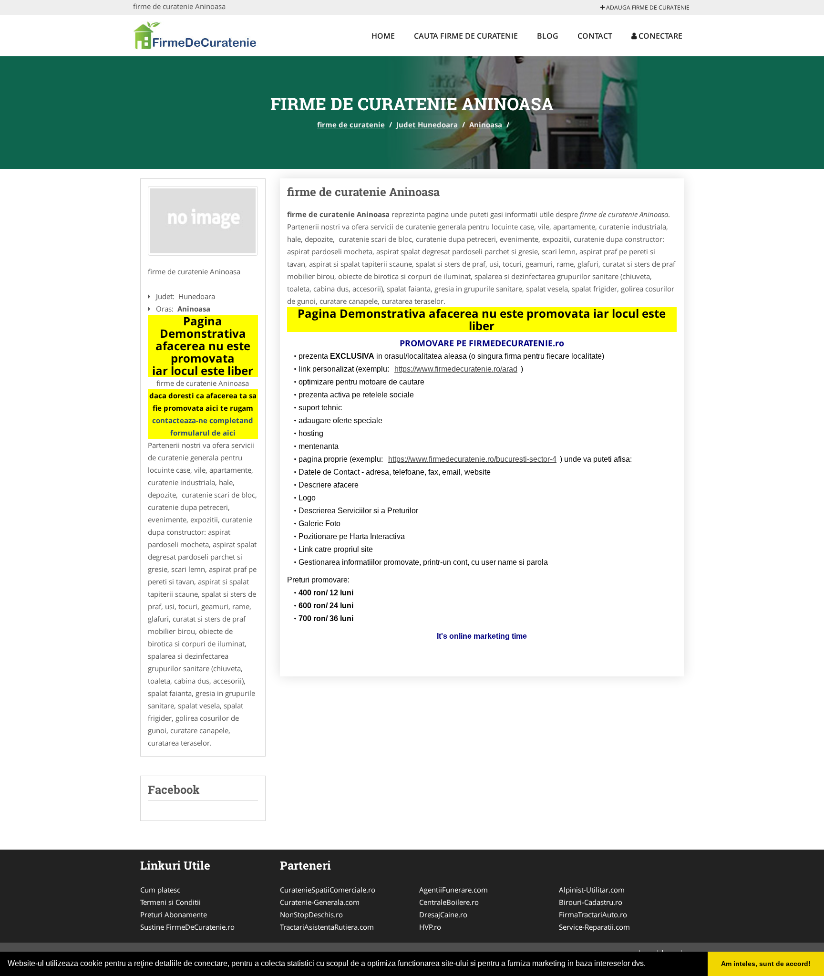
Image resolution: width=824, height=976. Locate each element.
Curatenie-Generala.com (320, 902)
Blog (547, 36)
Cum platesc (160, 889)
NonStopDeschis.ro (311, 914)
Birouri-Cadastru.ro (590, 902)
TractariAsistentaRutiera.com (327, 927)
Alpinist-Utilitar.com (592, 889)
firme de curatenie (351, 124)
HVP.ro (430, 927)
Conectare (659, 36)
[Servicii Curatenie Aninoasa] (203, 221)
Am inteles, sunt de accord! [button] (766, 963)
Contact (594, 36)
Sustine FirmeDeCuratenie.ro (187, 927)
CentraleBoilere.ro (449, 902)
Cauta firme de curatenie (466, 36)
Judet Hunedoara (427, 124)
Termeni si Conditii (170, 902)
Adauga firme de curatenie (647, 7)
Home (383, 36)
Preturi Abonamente (173, 914)
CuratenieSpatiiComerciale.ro (327, 889)
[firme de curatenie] (195, 34)
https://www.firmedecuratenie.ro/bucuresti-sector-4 (472, 459)
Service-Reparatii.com (594, 927)
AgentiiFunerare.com (453, 889)
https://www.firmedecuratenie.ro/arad (455, 369)
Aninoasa (485, 124)
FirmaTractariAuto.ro (593, 914)
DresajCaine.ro (443, 914)
